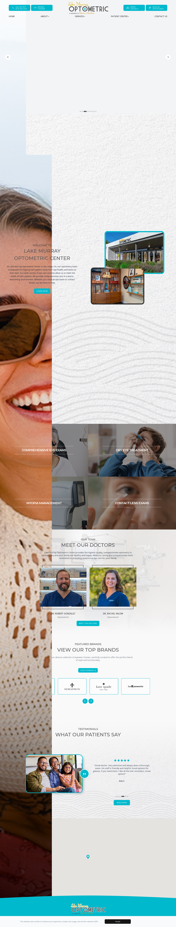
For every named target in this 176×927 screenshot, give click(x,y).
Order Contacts (134, 8)
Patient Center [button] (119, 16)
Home (12, 16)
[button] (7, 463)
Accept (117, 921)
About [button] (44, 16)
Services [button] (79, 16)
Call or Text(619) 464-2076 (21, 8)
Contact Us (161, 16)
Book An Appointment (158, 8)
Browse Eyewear (41, 8)
